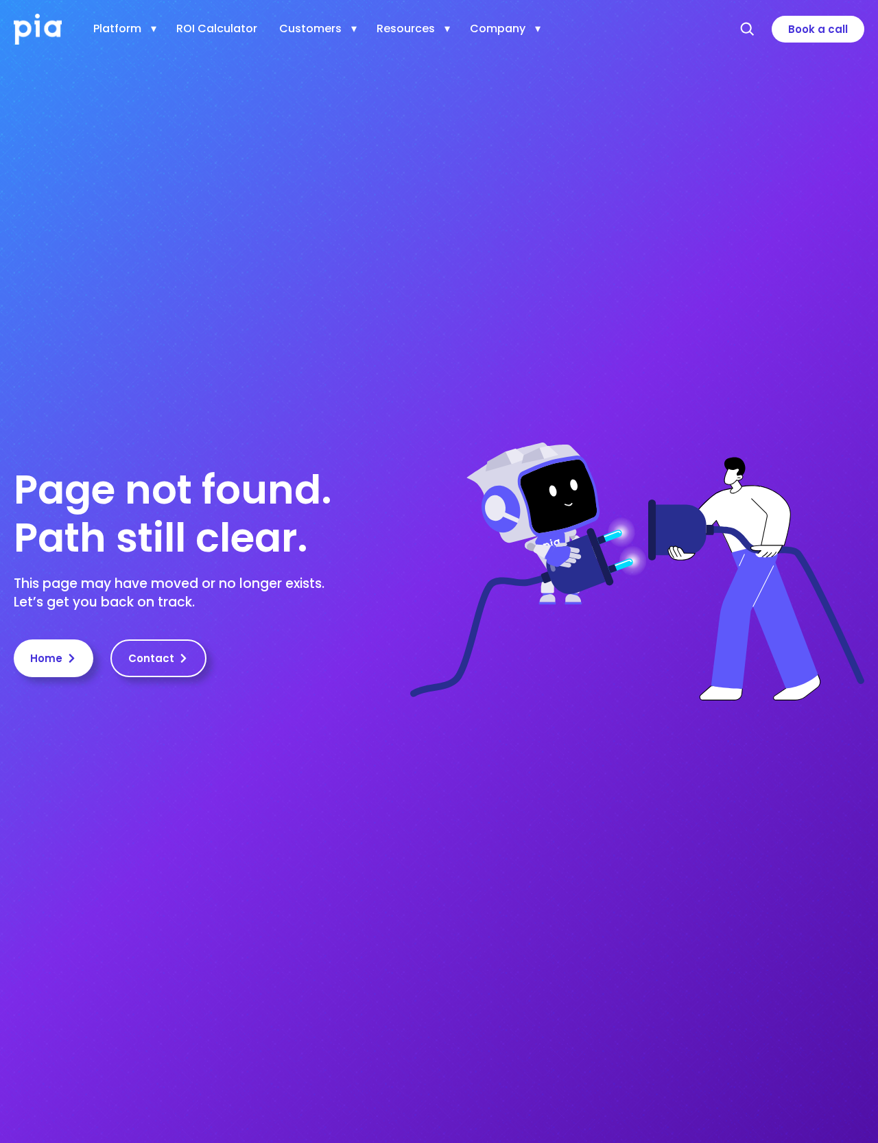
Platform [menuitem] (117, 28)
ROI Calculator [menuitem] (216, 28)
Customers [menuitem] (310, 28)
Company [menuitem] (497, 28)
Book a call (818, 29)
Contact (151, 658)
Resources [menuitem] (406, 28)
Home (46, 658)
